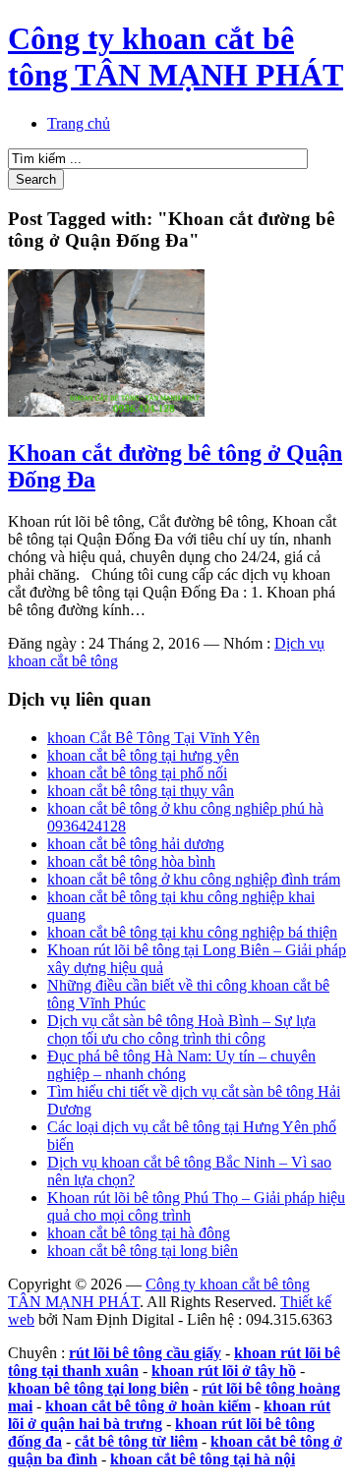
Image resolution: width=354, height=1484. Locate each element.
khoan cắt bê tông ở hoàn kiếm (148, 1406)
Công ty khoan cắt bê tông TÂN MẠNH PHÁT (175, 56)
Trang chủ (78, 123)
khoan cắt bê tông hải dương (135, 843)
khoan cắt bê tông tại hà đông (138, 1233)
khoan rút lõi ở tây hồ (223, 1370)
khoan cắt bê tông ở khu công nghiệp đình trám (193, 879)
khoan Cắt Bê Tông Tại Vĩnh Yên (153, 737)
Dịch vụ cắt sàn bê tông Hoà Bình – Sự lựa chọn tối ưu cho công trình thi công (181, 1029)
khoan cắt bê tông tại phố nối (137, 773)
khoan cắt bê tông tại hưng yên (143, 755)
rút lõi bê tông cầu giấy (145, 1352)
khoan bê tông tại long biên (98, 1388)
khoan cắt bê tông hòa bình (131, 861)
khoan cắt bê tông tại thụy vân (140, 790)
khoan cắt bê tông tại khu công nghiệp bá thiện (192, 932)
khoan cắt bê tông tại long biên (142, 1250)
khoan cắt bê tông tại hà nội (202, 1459)
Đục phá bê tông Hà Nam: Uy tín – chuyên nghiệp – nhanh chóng (181, 1065)
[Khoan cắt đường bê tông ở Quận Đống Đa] (106, 411)
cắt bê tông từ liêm (136, 1441)
